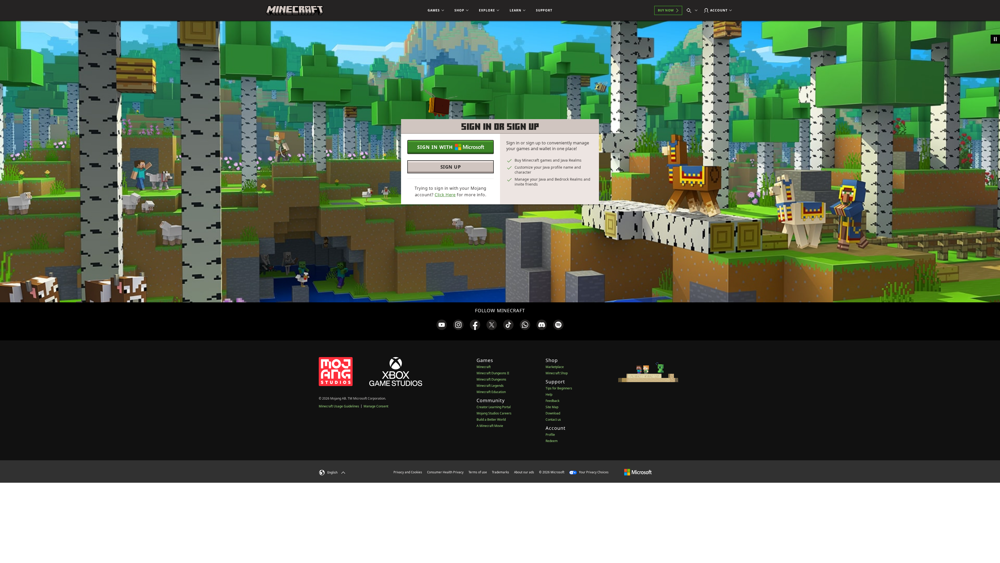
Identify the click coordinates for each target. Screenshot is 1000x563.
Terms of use (477, 472)
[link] (441, 325)
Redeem (552, 441)
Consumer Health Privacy (445, 472)
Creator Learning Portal (494, 407)
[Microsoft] (638, 472)
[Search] (693, 10)
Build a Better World (491, 419)
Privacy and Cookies (407, 472)
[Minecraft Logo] (294, 10)
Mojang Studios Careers (494, 413)
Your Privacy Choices (593, 472)
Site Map (552, 407)
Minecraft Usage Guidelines (339, 406)
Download (553, 413)
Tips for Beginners (559, 388)
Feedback (552, 401)
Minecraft (484, 367)
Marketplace (555, 367)
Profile (550, 434)
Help (549, 394)
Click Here (445, 195)
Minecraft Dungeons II (493, 373)
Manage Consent (376, 406)
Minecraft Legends (490, 385)
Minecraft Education (491, 392)
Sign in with (435, 147)
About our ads (524, 472)
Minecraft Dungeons (491, 379)
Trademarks (500, 472)
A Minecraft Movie (490, 426)
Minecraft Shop (557, 373)
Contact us (553, 419)
